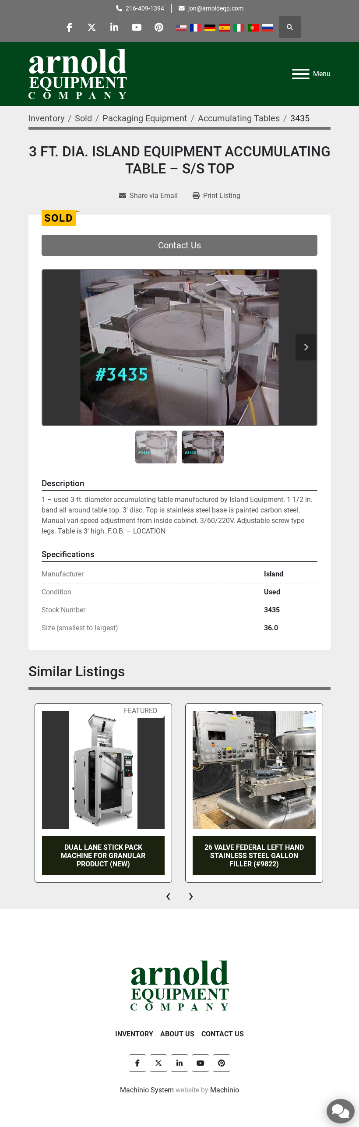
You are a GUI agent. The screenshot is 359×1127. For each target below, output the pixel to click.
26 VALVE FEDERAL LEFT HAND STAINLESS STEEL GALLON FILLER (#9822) (254, 855)
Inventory (134, 1034)
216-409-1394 (145, 8)
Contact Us (179, 245)
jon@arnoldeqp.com (215, 8)
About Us (177, 1034)
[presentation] (168, 896)
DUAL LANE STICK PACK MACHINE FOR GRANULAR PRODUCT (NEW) (103, 855)
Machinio (224, 1090)
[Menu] (301, 74)
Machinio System (147, 1090)
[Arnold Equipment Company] (179, 985)
